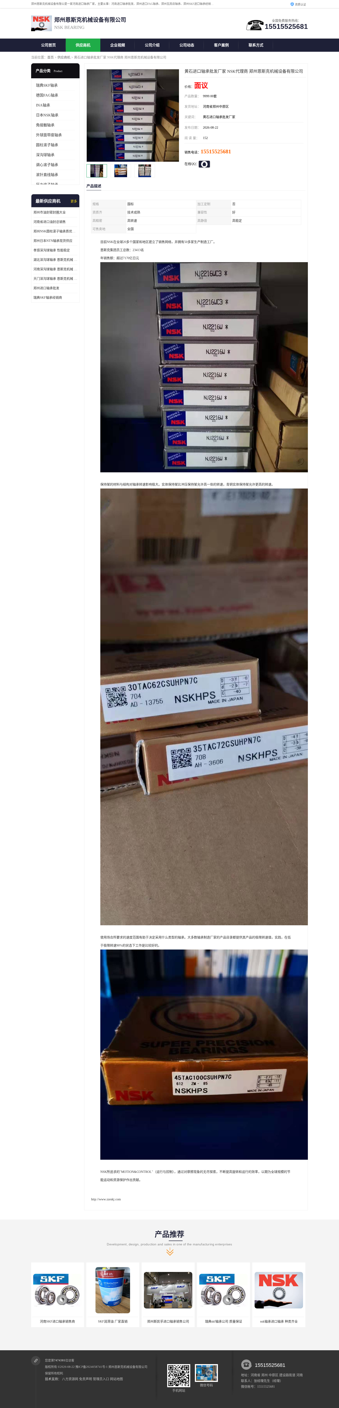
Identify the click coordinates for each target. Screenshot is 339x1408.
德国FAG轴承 (47, 95)
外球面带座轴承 (49, 135)
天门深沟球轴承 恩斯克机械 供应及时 (55, 278)
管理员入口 (101, 1379)
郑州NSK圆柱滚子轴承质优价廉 (55, 231)
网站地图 (116, 1379)
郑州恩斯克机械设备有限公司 (127, 1367)
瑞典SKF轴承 (47, 85)
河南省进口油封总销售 (49, 222)
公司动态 (186, 45)
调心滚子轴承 (47, 165)
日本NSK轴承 (47, 115)
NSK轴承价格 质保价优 (223, 1321)
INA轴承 (43, 105)
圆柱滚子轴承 (47, 145)
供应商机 (83, 45)
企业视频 (117, 45)
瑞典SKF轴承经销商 (47, 297)
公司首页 (48, 45)
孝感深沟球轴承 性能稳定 (51, 250)
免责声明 (85, 1379)
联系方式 (256, 45)
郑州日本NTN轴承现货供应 (52, 241)
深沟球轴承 (45, 155)
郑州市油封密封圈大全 (49, 212)
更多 (74, 201)
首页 (50, 57)
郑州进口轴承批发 (46, 288)
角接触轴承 (45, 125)
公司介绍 (152, 45)
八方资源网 (70, 1379)
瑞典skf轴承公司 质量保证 (113, 1321)
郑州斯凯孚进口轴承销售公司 (58, 1321)
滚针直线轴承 (47, 175)
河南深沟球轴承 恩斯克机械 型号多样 (55, 269)
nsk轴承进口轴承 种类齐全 (168, 1321)
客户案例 (221, 45)
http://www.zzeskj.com (106, 1199)
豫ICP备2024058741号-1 (91, 1367)
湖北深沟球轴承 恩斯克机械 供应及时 (55, 259)
